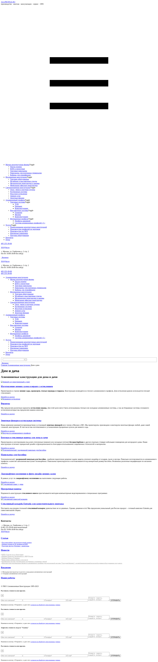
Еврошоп (18, 206)
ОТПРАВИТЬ (115, 600)
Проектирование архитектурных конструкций (28, 227)
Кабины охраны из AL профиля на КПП (15, 544)
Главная (4, 365)
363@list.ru (5, 247)
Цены (8, 240)
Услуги (8, 225)
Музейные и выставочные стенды (23, 181)
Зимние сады (15, 196)
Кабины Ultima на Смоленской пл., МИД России (17, 556)
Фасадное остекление (18, 194)
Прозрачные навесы (11, 489)
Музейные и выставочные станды (28, 296)
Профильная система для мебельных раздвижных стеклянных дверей (24, 561)
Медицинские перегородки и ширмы (25, 183)
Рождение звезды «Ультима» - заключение (15, 546)
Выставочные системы (19, 210)
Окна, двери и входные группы (22, 190)
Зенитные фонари (17, 198)
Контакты (9, 238)
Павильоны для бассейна (13, 454)
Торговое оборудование (19, 179)
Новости (5, 550)
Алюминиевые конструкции (17, 277)
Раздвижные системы (18, 192)
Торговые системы (17, 202)
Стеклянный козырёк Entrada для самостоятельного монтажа (32, 504)
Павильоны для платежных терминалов (26, 173)
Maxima (18, 215)
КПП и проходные (17, 169)
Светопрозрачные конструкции (18, 188)
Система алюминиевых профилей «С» (30, 223)
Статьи (4, 538)
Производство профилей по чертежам (25, 229)
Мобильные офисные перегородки (24, 185)
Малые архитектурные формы (17, 165)
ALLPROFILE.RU (8, 2)
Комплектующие (21, 208)
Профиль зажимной (22, 221)
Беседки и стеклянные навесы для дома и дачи (24, 437)
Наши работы (8, 578)
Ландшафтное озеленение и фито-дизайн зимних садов (28, 474)
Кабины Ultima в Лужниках (11, 558)
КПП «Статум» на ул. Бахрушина (12, 554)
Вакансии (6, 567)
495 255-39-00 (6, 244)
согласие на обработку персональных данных (45, 605)
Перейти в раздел (8, 397)
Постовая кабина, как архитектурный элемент (17, 542)
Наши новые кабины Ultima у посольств (15, 560)
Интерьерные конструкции (16, 177)
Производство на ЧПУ (19, 231)
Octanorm (18, 213)
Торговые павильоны (18, 171)
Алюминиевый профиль (15, 200)
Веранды (5, 403)
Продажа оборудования (19, 235)
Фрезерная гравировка (19, 233)
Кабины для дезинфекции (20, 175)
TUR (17, 204)
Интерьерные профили (19, 219)
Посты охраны (16, 167)
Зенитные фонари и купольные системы (21, 420)
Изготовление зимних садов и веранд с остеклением (27, 386)
